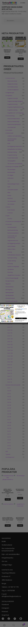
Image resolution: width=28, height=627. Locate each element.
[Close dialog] (27, 305)
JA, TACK (21, 318)
